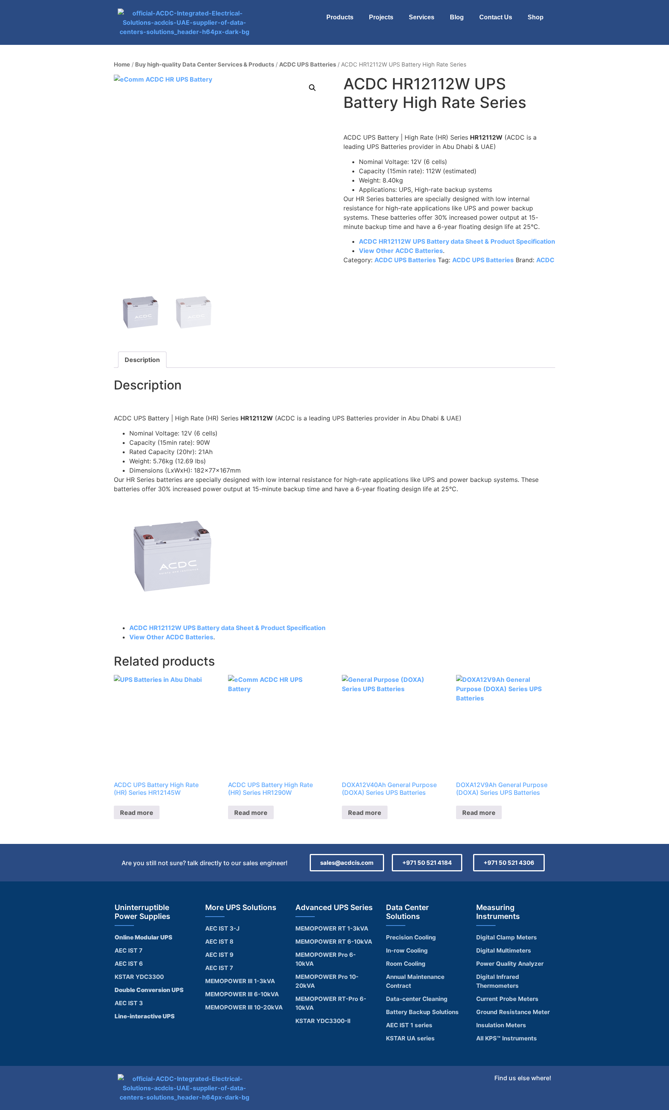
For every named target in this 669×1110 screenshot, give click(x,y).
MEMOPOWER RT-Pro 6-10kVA (330, 1003)
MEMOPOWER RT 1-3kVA (331, 928)
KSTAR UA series (410, 1038)
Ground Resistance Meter (513, 1012)
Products (339, 17)
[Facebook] (525, 1098)
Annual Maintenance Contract (415, 981)
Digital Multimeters (503, 950)
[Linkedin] (543, 1098)
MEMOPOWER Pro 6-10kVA (325, 959)
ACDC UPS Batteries (307, 64)
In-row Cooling (407, 950)
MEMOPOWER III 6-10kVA (242, 994)
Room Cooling (405, 963)
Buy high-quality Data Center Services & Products (204, 64)
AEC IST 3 (129, 1003)
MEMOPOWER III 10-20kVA (244, 1007)
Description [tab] (142, 360)
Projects (381, 17)
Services (421, 17)
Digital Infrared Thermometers (497, 981)
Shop (536, 17)
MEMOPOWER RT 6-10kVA (333, 941)
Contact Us (495, 17)
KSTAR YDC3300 (139, 976)
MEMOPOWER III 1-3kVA (240, 981)
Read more (136, 812)
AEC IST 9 (219, 954)
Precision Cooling (411, 937)
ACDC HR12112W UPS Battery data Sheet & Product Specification (457, 241)
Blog (457, 17)
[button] (312, 88)
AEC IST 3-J (222, 928)
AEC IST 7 (128, 950)
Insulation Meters (501, 1025)
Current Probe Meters (507, 998)
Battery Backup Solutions (422, 1012)
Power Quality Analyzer (510, 963)
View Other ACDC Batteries (401, 250)
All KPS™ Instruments (506, 1038)
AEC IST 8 (219, 941)
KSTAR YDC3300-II (322, 1021)
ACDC (545, 260)
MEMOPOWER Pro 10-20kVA (327, 981)
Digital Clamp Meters (506, 937)
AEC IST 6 (129, 963)
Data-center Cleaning (417, 998)
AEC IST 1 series (409, 1025)
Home (122, 64)
